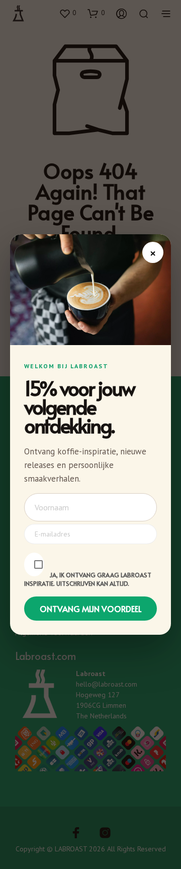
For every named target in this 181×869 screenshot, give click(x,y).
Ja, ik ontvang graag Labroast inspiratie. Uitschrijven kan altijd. (87, 579)
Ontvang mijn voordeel (91, 608)
